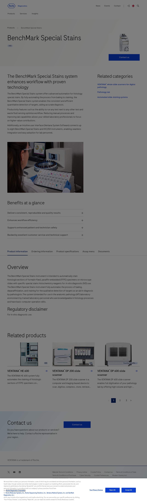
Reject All (112, 490)
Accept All (128, 490)
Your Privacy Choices (96, 490)
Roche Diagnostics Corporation (15, 491)
